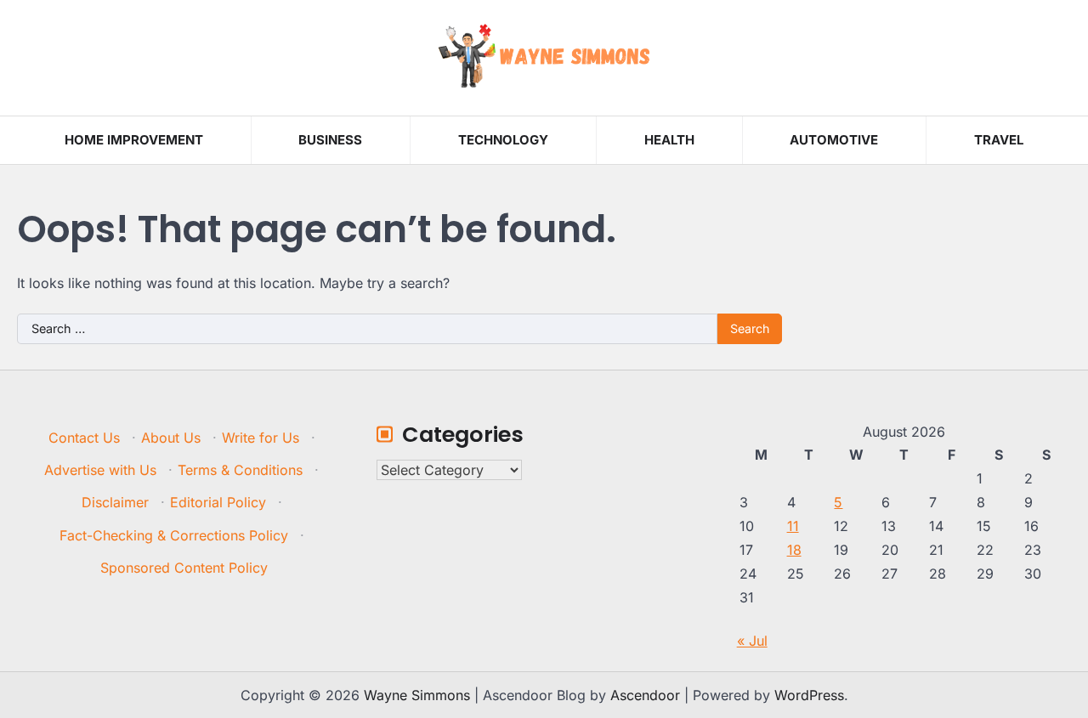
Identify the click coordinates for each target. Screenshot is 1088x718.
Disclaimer (115, 502)
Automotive (834, 140)
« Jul (752, 640)
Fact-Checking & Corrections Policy (174, 535)
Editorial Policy (218, 502)
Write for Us (260, 437)
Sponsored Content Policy (184, 567)
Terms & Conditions (240, 469)
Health (669, 140)
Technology (503, 140)
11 (793, 525)
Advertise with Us (100, 469)
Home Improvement (134, 140)
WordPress (809, 695)
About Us (171, 437)
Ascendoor (645, 695)
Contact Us (84, 437)
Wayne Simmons (417, 695)
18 (794, 549)
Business (330, 140)
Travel (998, 140)
